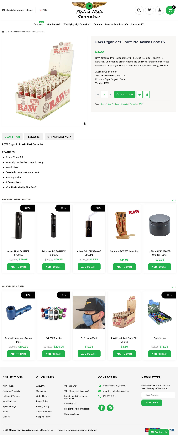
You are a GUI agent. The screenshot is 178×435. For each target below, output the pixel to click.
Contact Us (41, 391)
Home (3, 32)
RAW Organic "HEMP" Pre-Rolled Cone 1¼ (130, 42)
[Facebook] (101, 407)
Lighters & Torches (11, 396)
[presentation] (172, 200)
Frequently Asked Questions (77, 409)
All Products (8, 386)
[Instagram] (110, 407)
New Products (113, 104)
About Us (40, 386)
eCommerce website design (71, 430)
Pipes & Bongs (9, 406)
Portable (133, 104)
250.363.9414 (109, 396)
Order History (42, 396)
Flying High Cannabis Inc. (22, 430)
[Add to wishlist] (140, 94)
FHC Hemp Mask (89, 338)
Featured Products (11, 391)
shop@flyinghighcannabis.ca (19, 10)
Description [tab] (12, 136)
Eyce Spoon (160, 338)
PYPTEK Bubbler (54, 338)
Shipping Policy (43, 417)
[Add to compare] (147, 94)
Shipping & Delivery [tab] (59, 136)
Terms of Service (44, 411)
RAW (141, 104)
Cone (103, 104)
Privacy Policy (42, 406)
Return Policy (42, 401)
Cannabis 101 (70, 403)
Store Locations (71, 414)
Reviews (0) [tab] (33, 136)
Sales (5, 411)
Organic (124, 104)
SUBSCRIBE (152, 402)
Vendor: (99, 83)
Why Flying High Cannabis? (76, 391)
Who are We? (70, 386)
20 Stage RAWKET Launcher (124, 251)
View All (6, 417)
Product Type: (102, 79)
